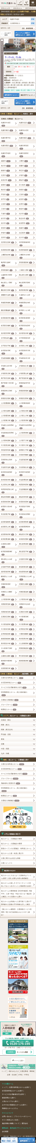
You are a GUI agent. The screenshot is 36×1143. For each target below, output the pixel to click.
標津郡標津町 (25, 661)
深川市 (5, 223)
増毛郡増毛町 (7, 450)
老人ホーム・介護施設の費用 (11, 843)
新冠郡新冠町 (25, 567)
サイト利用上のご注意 (10, 1120)
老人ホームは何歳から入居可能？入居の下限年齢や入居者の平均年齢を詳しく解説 (16, 903)
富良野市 (24, 223)
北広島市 (24, 233)
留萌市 (5, 185)
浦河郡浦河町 (7, 571)
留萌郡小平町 (25, 450)
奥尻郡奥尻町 (25, 290)
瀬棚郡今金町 (7, 295)
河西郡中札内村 (24, 605)
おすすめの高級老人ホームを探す (14, 1105)
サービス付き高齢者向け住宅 (13, 687)
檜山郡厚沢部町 (24, 284)
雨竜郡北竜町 (7, 398)
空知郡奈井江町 (24, 359)
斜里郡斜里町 (7, 502)
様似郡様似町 (25, 571)
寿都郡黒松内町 (24, 304)
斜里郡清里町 (25, 502)
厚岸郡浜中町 (7, 643)
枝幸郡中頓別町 (24, 473)
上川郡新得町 (7, 599)
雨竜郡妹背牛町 (24, 384)
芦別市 (5, 194)
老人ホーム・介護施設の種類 (11, 839)
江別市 (23, 194)
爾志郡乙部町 (7, 290)
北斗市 (23, 237)
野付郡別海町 (25, 656)
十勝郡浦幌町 (25, 634)
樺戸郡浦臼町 (25, 378)
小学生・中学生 (23, 1075)
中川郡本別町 (7, 629)
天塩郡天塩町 (7, 467)
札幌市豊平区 (6, 139)
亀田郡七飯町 (6, 264)
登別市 (5, 228)
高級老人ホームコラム (10, 1108)
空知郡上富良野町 (7, 426)
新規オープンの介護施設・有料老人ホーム (16, 848)
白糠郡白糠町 (7, 656)
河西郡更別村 (7, 612)
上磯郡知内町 (7, 255)
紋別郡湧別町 (25, 522)
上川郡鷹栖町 (7, 403)
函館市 (5, 161)
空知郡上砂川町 (6, 367)
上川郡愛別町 (7, 415)
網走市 (23, 180)
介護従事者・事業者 (27, 1071)
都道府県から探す (8, 1098)
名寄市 (23, 204)
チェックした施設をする (25, 1140)
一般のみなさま (13, 1071)
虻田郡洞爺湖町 (6, 553)
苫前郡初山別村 (6, 461)
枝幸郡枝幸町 (7, 480)
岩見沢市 (6, 180)
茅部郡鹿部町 (25, 262)
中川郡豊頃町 (25, 624)
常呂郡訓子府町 (24, 508)
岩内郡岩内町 (25, 333)
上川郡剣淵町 (7, 440)
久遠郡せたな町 (24, 296)
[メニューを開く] (33, 3)
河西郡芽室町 (7, 604)
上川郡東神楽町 (24, 404)
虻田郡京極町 (7, 325)
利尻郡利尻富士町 (7, 491)
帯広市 (23, 170)
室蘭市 (23, 166)
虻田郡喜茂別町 (24, 319)
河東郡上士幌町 (6, 593)
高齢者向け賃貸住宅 (10, 783)
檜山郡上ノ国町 (6, 284)
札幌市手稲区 (13, 63)
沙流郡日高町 (25, 559)
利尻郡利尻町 (25, 484)
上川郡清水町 (25, 599)
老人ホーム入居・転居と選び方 (12, 853)
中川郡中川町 (25, 445)
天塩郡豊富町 (25, 480)
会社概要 (5, 1131)
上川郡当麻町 (7, 411)
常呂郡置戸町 (7, 514)
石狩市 (5, 237)
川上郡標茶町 (25, 643)
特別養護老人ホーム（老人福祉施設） (14, 693)
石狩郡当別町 (7, 242)
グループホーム (9, 704)
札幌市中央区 (6, 124)
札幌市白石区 (24, 131)
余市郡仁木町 (25, 346)
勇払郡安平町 (25, 551)
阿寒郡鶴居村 (25, 648)
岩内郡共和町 (7, 333)
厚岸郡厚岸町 (25, 639)
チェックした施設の (24, 34)
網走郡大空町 (25, 534)
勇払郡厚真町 (25, 544)
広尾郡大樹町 (25, 612)
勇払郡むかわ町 (6, 560)
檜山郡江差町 (25, 275)
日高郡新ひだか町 (25, 578)
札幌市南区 (24, 138)
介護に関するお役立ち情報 (10, 858)
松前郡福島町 (25, 250)
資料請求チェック (2, 49)
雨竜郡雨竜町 (25, 391)
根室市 (23, 209)
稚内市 (5, 190)
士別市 (5, 204)
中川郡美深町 (7, 445)
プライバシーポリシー (22, 1116)
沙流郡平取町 (7, 567)
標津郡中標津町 (6, 662)
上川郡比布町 (25, 411)
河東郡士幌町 (25, 584)
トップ (4, 1071)
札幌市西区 (6, 145)
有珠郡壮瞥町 (25, 539)
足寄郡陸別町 (7, 634)
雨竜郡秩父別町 (6, 392)
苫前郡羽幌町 (25, 455)
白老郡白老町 (6, 545)
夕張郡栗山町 (25, 373)
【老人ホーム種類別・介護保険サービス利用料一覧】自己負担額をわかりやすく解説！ (16, 912)
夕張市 (23, 175)
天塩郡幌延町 (25, 489)
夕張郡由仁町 (25, 366)
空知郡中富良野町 (25, 426)
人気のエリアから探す (10, 1101)
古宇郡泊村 (6, 338)
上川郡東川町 (7, 420)
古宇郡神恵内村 (24, 339)
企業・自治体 (12, 1075)
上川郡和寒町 (25, 433)
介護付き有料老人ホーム (11, 53)
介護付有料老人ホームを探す (19, 1087)
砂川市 (5, 218)
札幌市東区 (6, 130)
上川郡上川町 (25, 415)
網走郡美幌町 (7, 497)
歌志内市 (23, 218)
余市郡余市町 (6, 352)
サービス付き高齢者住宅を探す (13, 1094)
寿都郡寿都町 (7, 302)
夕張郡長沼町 (7, 373)
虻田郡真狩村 (7, 318)
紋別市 (23, 199)
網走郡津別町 (25, 497)
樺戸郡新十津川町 (7, 384)
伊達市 (5, 233)
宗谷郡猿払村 (25, 467)
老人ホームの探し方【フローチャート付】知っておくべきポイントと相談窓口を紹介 (16, 884)
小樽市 (23, 161)
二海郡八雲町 (25, 270)
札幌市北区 (24, 122)
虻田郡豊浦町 (7, 539)
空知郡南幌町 (7, 358)
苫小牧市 (24, 185)
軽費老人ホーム (8, 709)
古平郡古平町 (7, 346)
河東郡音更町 (6, 585)
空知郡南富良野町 (7, 434)
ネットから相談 (17, 1052)
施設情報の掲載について (11, 1123)
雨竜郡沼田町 (25, 398)
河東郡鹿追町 (25, 592)
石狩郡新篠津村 (24, 243)
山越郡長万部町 (6, 276)
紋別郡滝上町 (7, 527)
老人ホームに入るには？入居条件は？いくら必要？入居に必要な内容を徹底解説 (16, 877)
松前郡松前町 (7, 250)
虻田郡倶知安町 (24, 327)
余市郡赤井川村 (24, 352)
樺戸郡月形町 (7, 378)
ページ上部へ (19, 1060)
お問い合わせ (7, 1116)
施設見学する (27, 95)
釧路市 (5, 170)
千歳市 (5, 213)
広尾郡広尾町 (7, 616)
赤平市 (5, 199)
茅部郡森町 (6, 270)
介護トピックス (6, 863)
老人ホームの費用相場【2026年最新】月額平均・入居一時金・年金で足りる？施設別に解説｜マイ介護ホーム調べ (16, 894)
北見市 (5, 175)
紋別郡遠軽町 (7, 522)
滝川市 (23, 213)
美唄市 (23, 190)
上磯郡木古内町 (24, 256)
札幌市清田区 (24, 154)
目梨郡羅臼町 (7, 668)
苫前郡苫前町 (7, 455)
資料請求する (11, 95)
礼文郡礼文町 (7, 484)
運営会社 (25, 1123)
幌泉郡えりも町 (6, 578)
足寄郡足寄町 (25, 629)
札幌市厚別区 (24, 147)
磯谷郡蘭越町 (7, 310)
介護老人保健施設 (9, 700)
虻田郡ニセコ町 (24, 311)
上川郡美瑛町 (25, 420)
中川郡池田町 (7, 624)
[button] (18, 19)
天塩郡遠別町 (25, 459)
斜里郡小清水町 (6, 508)
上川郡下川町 (25, 440)
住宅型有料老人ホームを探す (12, 1091)
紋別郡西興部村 (24, 528)
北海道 (8, 63)
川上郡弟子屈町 (6, 649)
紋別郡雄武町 (7, 534)
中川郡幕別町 (24, 618)
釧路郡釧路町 (7, 639)
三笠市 (5, 209)
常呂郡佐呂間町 (24, 515)
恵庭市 (23, 228)
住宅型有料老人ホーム (10, 682)
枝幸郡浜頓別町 (6, 473)
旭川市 (5, 166)
